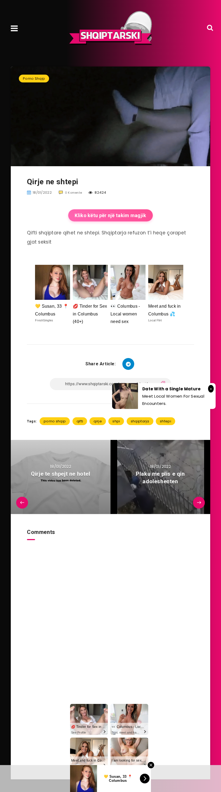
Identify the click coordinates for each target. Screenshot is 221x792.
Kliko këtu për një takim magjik (110, 215)
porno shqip (55, 421)
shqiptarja (140, 421)
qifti (80, 421)
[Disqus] (110, 607)
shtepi (165, 421)
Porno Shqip (34, 78)
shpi (116, 421)
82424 (100, 192)
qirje (98, 421)
